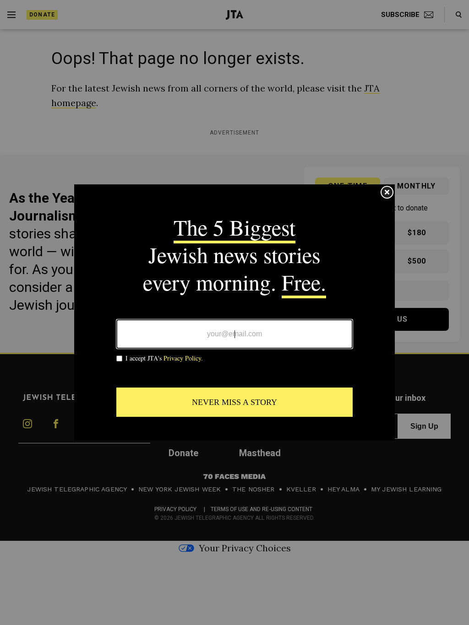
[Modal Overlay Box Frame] (234, 312)
